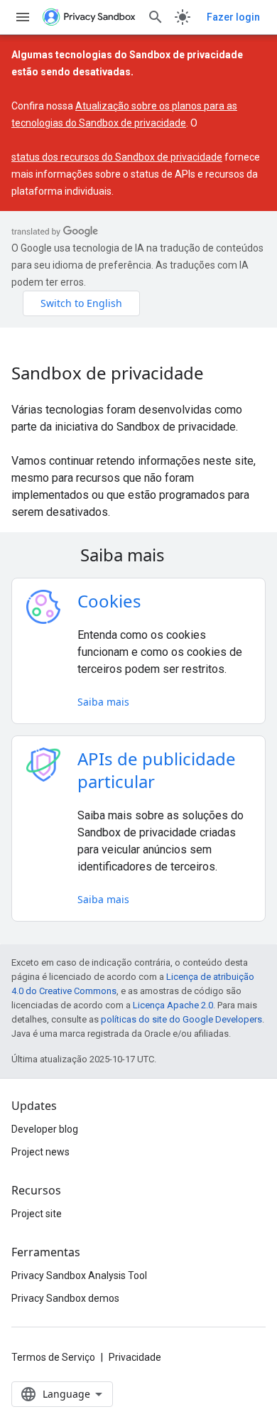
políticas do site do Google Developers (181, 1019)
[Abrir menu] (23, 17)
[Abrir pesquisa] (155, 17)
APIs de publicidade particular (156, 770)
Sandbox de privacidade (107, 373)
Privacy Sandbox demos (65, 1298)
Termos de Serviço (53, 1357)
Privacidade (135, 1357)
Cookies (109, 601)
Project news (40, 1152)
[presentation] (138, 555)
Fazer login (233, 17)
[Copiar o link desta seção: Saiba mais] (183, 557)
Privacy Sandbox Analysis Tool (79, 1275)
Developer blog (44, 1129)
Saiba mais (103, 701)
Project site (36, 1213)
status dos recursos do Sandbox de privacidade (116, 157)
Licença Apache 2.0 (173, 1005)
